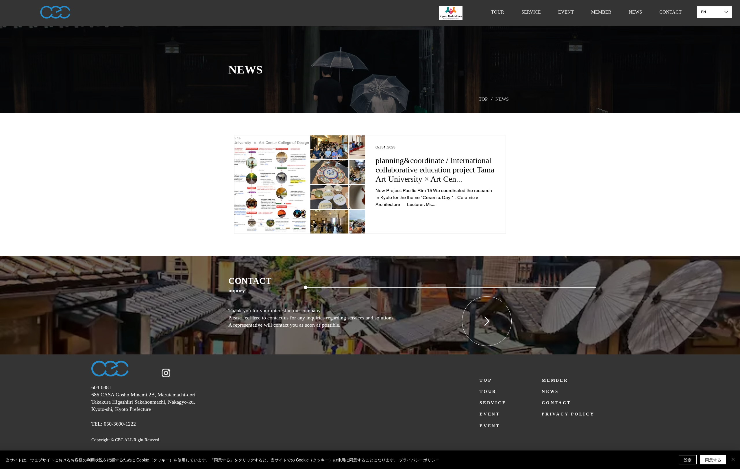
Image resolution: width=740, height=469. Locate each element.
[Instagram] (166, 372)
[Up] (487, 321)
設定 (688, 460)
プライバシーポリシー (419, 460)
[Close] (733, 459)
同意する (713, 460)
